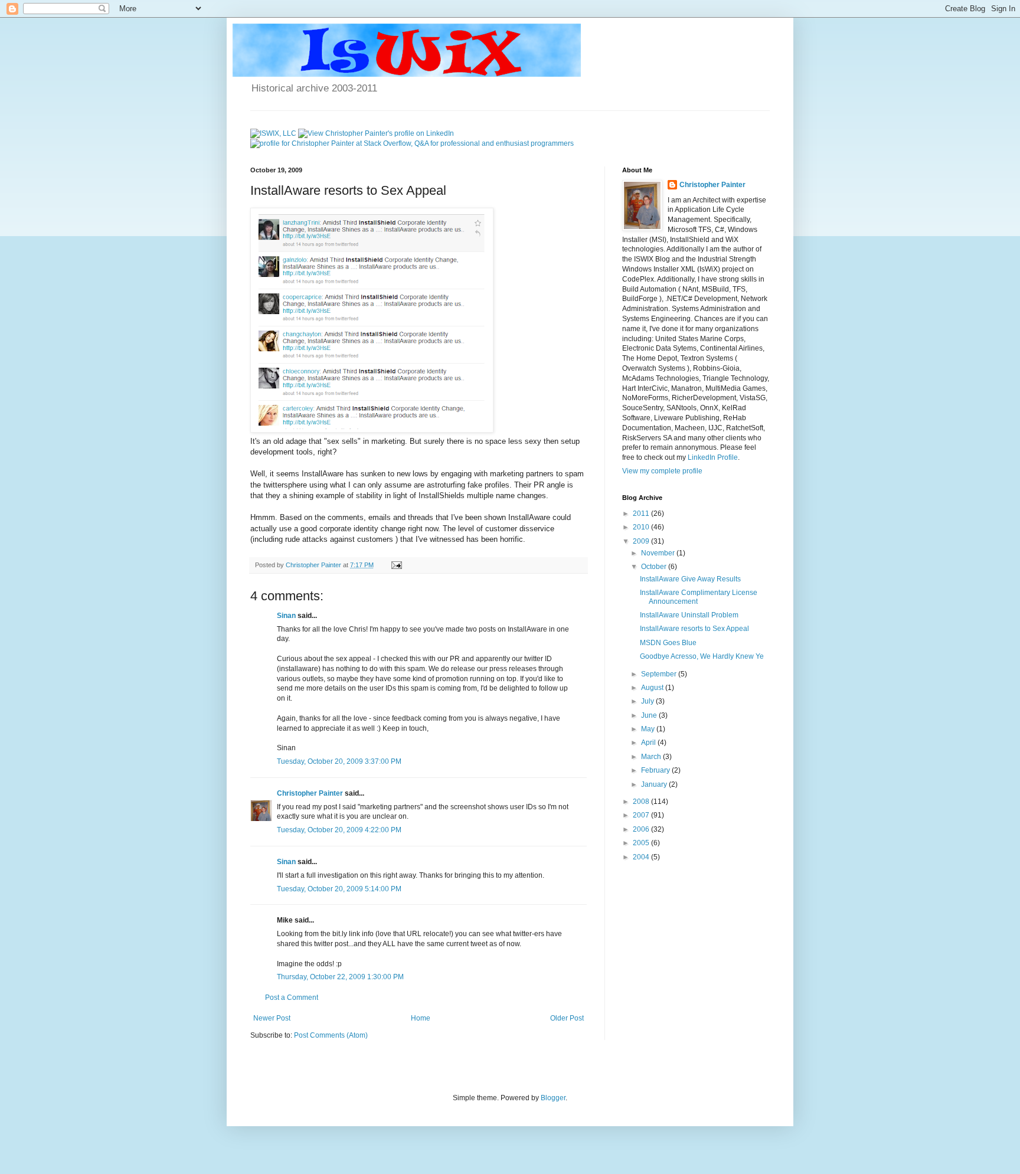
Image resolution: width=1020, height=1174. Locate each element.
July (648, 701)
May (648, 729)
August (653, 688)
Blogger (553, 1098)
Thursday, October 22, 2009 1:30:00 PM (340, 977)
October (654, 567)
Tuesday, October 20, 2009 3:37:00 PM (339, 761)
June (650, 715)
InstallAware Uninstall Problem (689, 615)
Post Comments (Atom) (331, 1035)
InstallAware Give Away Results (690, 579)
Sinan (286, 615)
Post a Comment (291, 997)
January (655, 784)
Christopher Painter (310, 793)
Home (420, 1018)
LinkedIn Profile (713, 457)
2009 (642, 541)
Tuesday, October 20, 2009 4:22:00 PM (339, 830)
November (658, 553)
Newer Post (271, 1018)
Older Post (567, 1018)
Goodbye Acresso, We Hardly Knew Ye (702, 656)
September (659, 674)
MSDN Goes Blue (668, 643)
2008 (642, 801)
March (652, 757)
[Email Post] (396, 564)
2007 (642, 815)
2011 (642, 513)
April (649, 742)
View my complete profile (662, 471)
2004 (642, 857)
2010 (642, 527)
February (656, 770)
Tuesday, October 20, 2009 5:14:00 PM (339, 889)
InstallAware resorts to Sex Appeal (694, 628)
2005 (642, 843)
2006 (642, 829)
